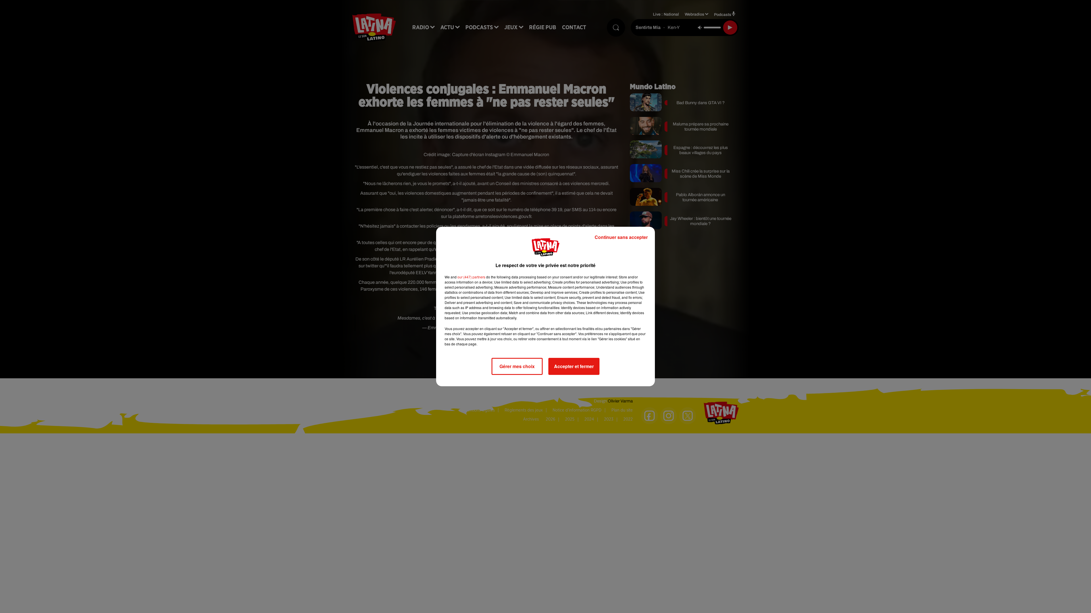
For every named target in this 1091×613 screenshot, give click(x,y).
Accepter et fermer (574, 366)
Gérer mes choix (517, 366)
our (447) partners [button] (471, 276)
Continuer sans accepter (621, 237)
